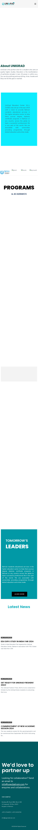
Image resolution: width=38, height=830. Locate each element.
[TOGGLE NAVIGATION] (30, 4)
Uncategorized (6, 637)
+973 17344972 (6, 812)
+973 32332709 (16, 812)
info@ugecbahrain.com (13, 784)
